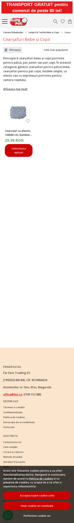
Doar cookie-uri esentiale (37, 505)
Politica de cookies (41, 478)
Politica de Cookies (14, 417)
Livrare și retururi (13, 452)
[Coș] (70, 21)
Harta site (9, 427)
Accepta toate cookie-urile (37, 495)
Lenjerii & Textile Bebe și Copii (44, 32)
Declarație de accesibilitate (19, 422)
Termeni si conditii (14, 407)
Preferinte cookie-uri (37, 515)
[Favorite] (63, 21)
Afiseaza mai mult (15, 89)
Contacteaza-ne (12, 442)
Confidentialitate (13, 412)
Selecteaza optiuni (18, 150)
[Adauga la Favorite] (28, 121)
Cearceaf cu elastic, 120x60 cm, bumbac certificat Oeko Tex (18, 133)
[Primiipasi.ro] (20, 21)
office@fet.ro (12, 394)
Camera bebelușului (13, 32)
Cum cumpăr (10, 447)
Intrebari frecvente (14, 462)
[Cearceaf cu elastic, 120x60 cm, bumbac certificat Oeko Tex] (19, 112)
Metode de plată (12, 456)
